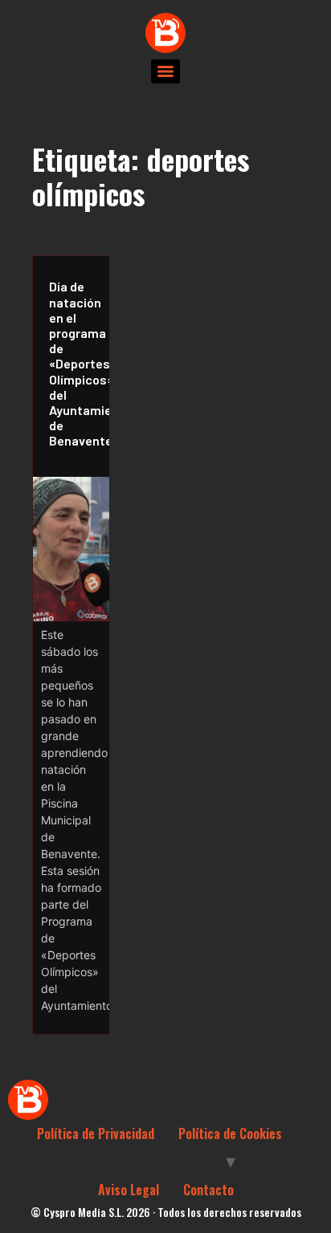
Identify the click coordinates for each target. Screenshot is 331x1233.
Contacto (208, 1189)
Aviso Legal (128, 1189)
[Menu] (165, 71)
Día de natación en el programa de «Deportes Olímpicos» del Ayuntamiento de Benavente (75, 363)
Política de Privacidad (95, 1133)
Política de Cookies (230, 1133)
